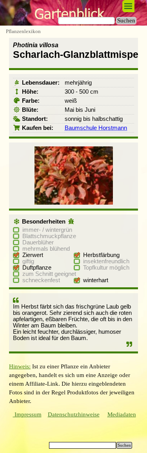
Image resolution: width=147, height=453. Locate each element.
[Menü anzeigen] (128, 6)
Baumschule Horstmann (96, 128)
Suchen (126, 20)
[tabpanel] (73, 383)
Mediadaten (121, 414)
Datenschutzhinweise (74, 414)
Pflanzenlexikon (23, 31)
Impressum (27, 414)
